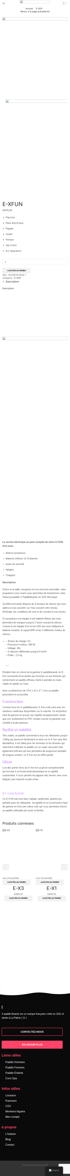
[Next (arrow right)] (1, 991)
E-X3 (18, 888)
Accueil (29, 8)
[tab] (12, 281)
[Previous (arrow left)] (0, 991)
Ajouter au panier (16, 270)
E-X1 (52, 888)
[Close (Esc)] (0, 988)
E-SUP (39, 8)
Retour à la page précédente (35, 11)
